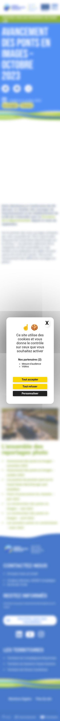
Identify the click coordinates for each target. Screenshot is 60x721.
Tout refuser (29, 386)
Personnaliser (30, 393)
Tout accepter (30, 379)
